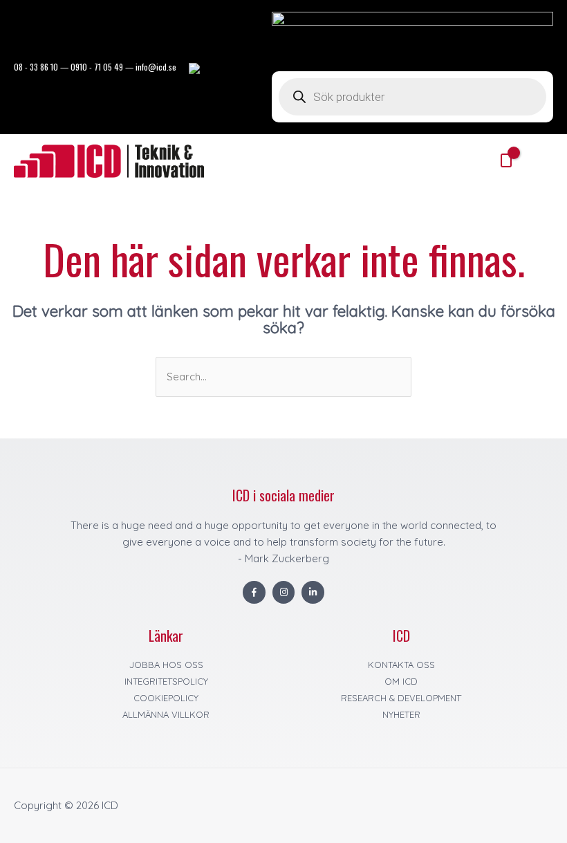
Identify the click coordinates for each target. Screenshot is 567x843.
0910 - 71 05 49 (97, 67)
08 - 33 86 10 (36, 67)
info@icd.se (156, 67)
